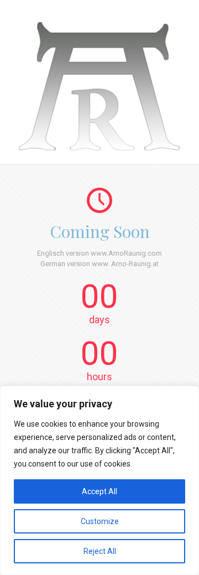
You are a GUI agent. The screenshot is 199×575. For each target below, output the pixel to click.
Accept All (99, 491)
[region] (99, 480)
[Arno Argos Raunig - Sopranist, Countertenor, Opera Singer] (99, 148)
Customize (100, 521)
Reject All (99, 551)
